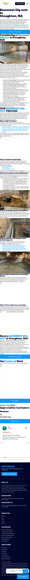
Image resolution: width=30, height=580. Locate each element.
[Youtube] (8, 509)
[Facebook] (2, 509)
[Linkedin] (5, 509)
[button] (27, 3)
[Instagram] (11, 509)
